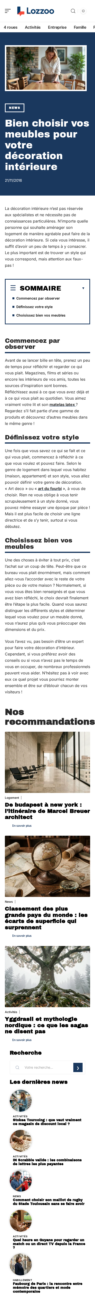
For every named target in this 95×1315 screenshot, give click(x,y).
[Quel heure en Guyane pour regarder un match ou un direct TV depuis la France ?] (21, 1221)
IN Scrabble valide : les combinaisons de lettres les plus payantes (47, 1162)
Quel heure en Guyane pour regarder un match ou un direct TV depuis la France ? (49, 1244)
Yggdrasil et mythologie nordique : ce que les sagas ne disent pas (46, 1025)
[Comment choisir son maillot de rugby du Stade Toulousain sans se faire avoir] (21, 1181)
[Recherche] (73, 11)
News (14, 108)
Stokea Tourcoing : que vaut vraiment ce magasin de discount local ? (47, 1122)
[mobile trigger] (9, 11)
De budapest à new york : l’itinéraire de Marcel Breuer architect (47, 811)
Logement (12, 797)
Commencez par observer (38, 298)
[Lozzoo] (35, 11)
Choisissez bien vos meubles (41, 315)
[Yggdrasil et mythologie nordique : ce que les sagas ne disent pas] (47, 976)
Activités (11, 1012)
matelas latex (62, 404)
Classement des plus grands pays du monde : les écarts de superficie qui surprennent (46, 918)
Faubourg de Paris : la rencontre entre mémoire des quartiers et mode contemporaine (47, 1287)
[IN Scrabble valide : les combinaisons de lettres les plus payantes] (21, 1141)
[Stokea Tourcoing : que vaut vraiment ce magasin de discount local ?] (21, 1101)
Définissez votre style (34, 307)
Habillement (22, 1280)
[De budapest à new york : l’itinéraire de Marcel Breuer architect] (47, 762)
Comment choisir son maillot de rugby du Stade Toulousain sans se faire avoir (49, 1202)
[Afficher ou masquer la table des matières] (73, 288)
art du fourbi (50, 488)
